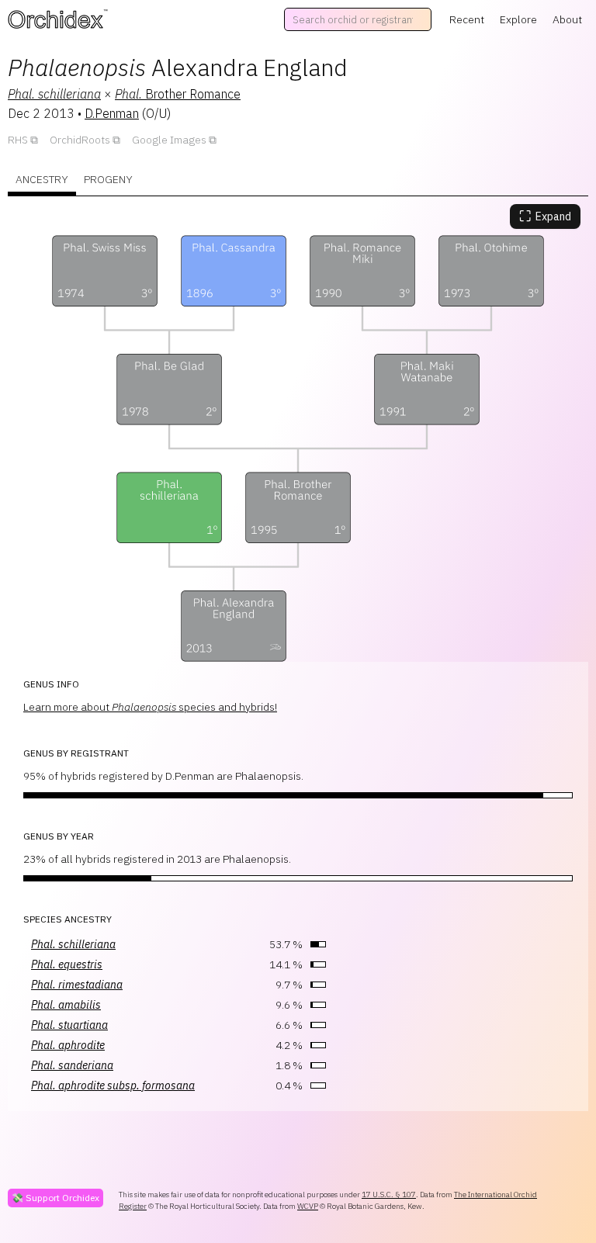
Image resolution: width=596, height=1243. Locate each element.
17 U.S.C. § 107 (389, 1194)
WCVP (307, 1206)
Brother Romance (178, 94)
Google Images (169, 140)
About (567, 19)
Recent (466, 19)
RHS (18, 140)
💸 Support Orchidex (55, 1197)
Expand (545, 216)
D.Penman (112, 113)
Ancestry (42, 179)
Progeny (108, 179)
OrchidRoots (80, 140)
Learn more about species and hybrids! (150, 707)
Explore (518, 19)
